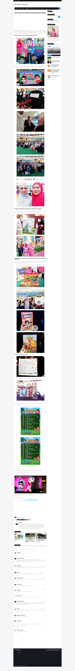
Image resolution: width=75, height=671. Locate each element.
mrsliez (18, 608)
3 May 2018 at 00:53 (44, 608)
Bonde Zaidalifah (20, 558)
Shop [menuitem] (42, 8)
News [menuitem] (35, 8)
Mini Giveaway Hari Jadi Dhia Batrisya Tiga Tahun (56, 76)
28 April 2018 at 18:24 (43, 572)
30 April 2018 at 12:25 (43, 584)
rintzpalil (18, 552)
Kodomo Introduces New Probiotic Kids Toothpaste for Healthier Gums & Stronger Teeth (56, 65)
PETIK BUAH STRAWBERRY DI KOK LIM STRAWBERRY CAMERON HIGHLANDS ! (41, 540)
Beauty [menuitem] (19, 8)
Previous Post (17, 646)
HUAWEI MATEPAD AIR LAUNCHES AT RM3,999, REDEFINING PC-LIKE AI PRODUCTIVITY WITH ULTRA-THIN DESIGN (54, 50)
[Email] (28, 519)
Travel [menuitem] (23, 8)
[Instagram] (55, 22)
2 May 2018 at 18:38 (44, 601)
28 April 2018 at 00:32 (43, 565)
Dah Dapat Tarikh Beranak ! (56, 57)
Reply (17, 555)
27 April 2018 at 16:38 (43, 552)
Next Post (44, 646)
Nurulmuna (19, 620)
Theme (26, 665)
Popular (49, 55)
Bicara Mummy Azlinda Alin (21, 4)
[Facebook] (51, 22)
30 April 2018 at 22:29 (43, 595)
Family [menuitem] (38, 8)
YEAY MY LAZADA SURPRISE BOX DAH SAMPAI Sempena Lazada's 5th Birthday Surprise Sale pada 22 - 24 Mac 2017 (56, 71)
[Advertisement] (30, 23)
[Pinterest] (24, 519)
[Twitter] (22, 519)
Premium (18, 665)
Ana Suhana (19, 584)
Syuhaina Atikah (20, 630)
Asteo (19, 517)
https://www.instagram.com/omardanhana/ (32, 500)
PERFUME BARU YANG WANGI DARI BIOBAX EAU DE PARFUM (56, 61)
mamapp (18, 590)
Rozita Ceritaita (20, 577)
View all (45, 531)
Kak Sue (18, 572)
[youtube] (57, 22)
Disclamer (18, 0)
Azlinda (20, 522)
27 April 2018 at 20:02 (43, 558)
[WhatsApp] (26, 519)
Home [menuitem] (16, 8)
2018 (17, 517)
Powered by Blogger (51, 79)
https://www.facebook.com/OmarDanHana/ (30, 499)
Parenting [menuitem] (27, 8)
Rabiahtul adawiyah (21, 615)
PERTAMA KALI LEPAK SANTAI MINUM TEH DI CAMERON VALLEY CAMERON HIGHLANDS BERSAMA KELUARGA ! (30, 540)
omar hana (22, 517)
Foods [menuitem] (31, 8)
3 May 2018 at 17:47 (44, 615)
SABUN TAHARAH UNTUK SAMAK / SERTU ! (19, 540)
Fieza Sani (19, 565)
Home (15, 0)
